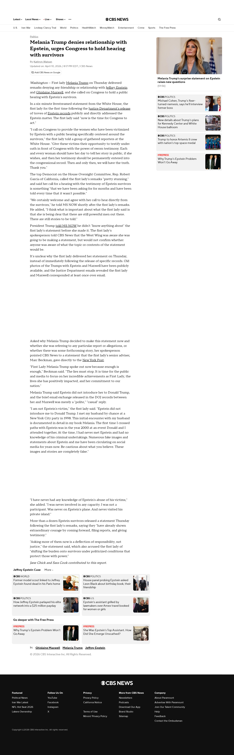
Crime (141, 27)
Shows (60, 19)
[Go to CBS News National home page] (117, 19)
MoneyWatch (107, 27)
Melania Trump (77, 83)
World (63, 27)
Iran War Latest (20, 702)
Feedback (160, 716)
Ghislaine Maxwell (49, 92)
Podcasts (124, 702)
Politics (74, 27)
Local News (32, 19)
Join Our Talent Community (170, 707)
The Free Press (167, 27)
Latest (17, 19)
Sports (151, 27)
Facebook (53, 702)
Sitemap (123, 716)
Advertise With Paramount (169, 702)
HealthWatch (89, 27)
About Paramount (164, 698)
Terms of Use (90, 711)
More (48, 570)
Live (47, 19)
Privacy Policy (91, 698)
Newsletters (125, 698)
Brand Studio (126, 711)
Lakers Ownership (22, 711)
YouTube (52, 698)
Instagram (53, 707)
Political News (20, 698)
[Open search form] (219, 19)
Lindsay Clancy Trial (45, 27)
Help (157, 711)
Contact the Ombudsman (168, 721)
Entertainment (126, 27)
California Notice (92, 702)
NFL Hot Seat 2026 (22, 707)
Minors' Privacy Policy (95, 716)
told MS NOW (66, 226)
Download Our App (129, 707)
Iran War (25, 27)
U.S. (15, 27)
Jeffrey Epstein (116, 88)
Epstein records (59, 113)
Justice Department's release (109, 109)
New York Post (93, 360)
